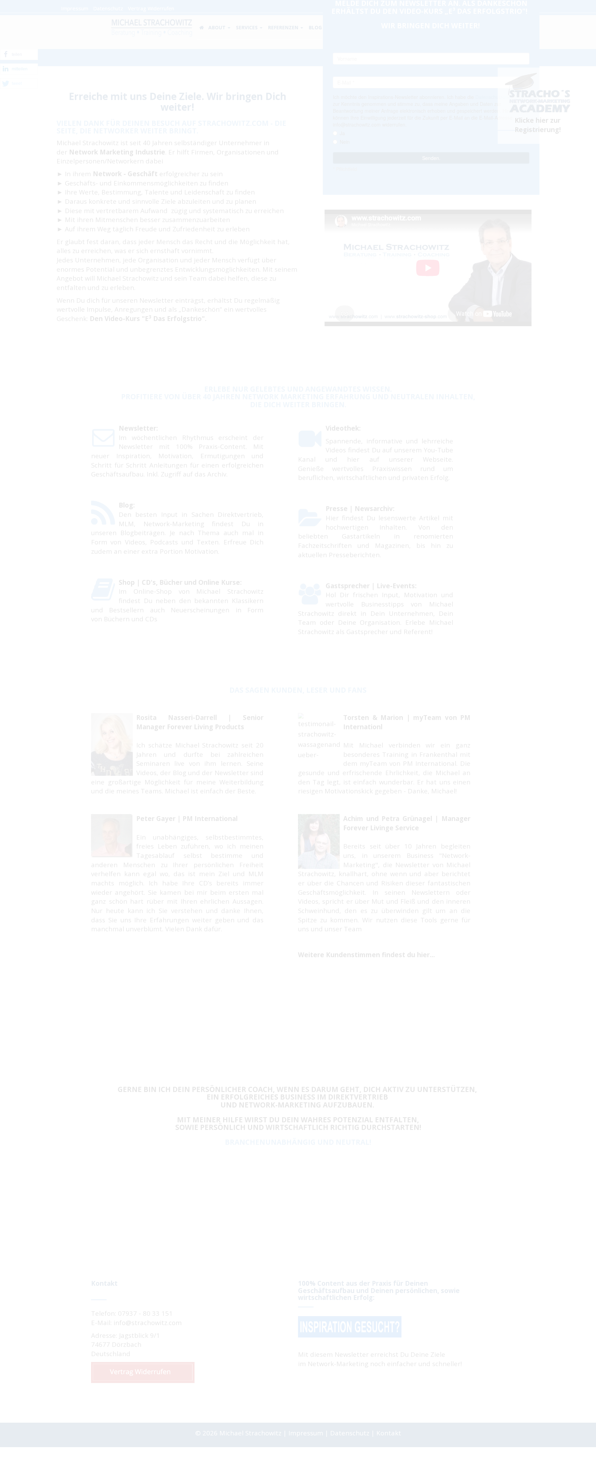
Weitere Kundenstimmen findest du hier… (366, 954)
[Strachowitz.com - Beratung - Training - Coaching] (151, 26)
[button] (19, 54)
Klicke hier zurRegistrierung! (538, 125)
